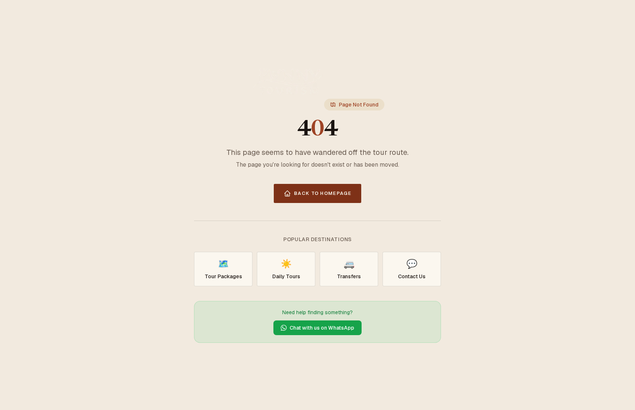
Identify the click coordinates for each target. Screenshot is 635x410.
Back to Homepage (322, 193)
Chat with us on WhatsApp (322, 327)
